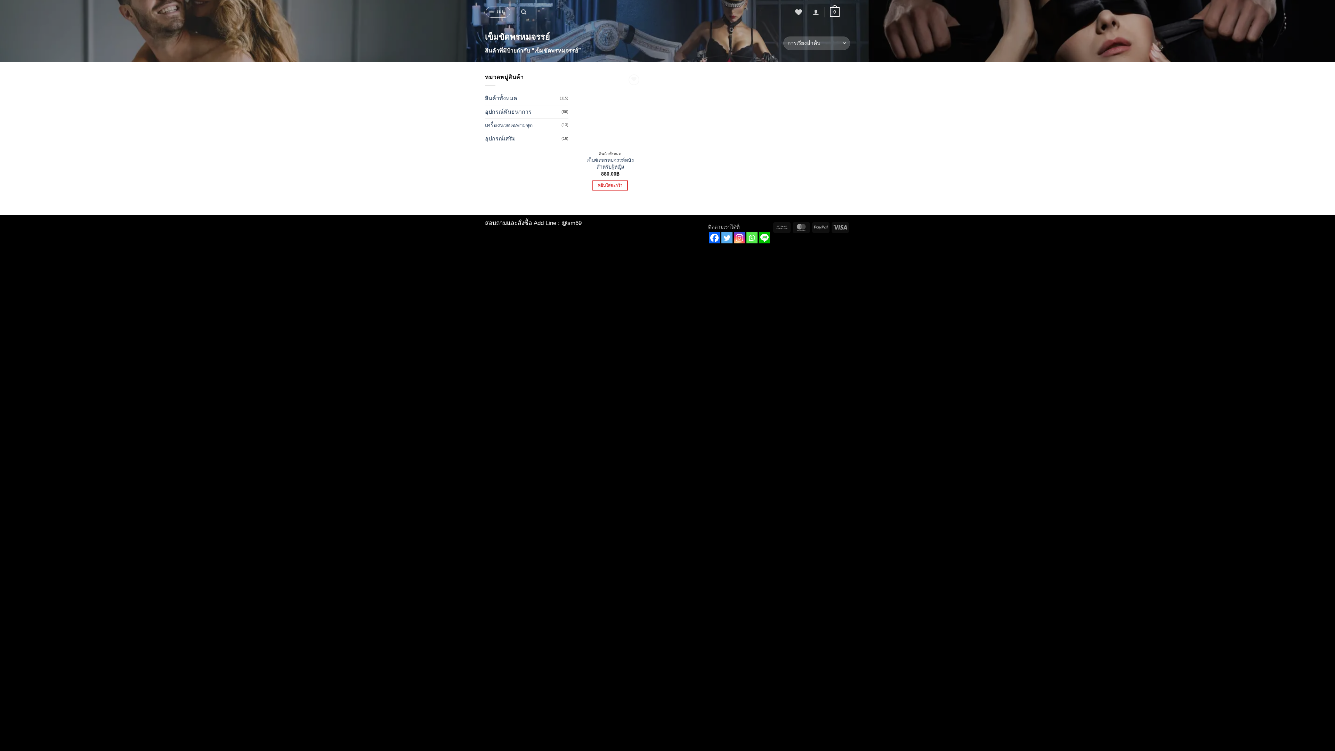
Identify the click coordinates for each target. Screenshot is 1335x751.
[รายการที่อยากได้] (798, 12)
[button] (498, 12)
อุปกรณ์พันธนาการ (508, 112)
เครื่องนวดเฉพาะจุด (509, 125)
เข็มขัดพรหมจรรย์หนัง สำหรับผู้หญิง (610, 164)
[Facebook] (714, 237)
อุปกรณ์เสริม (500, 139)
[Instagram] (739, 237)
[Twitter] (727, 237)
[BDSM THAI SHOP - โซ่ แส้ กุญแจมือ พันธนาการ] (667, 12)
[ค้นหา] (523, 12)
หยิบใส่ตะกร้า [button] (610, 185)
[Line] (764, 237)
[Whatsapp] (752, 237)
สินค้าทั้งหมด (501, 98)
